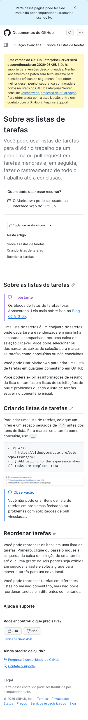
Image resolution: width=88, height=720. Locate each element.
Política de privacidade (18, 639)
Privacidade (60, 698)
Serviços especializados (48, 703)
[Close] (75, 7)
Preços (22, 703)
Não (34, 631)
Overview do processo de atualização (48, 93)
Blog (72, 703)
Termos (42, 698)
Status (8, 703)
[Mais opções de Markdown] (50, 225)
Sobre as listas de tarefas (65, 45)
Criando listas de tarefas (35, 408)
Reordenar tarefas (27, 533)
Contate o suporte (21, 666)
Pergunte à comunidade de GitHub (33, 659)
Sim (15, 631)
